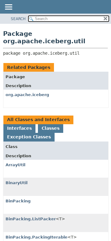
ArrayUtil (15, 165)
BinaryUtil (16, 182)
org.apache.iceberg (27, 94)
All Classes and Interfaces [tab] (38, 119)
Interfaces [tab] (19, 128)
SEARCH (18, 19)
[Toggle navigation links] (8, 7)
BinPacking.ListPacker (31, 219)
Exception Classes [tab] (29, 136)
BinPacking (18, 201)
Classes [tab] (51, 128)
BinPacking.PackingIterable (37, 237)
